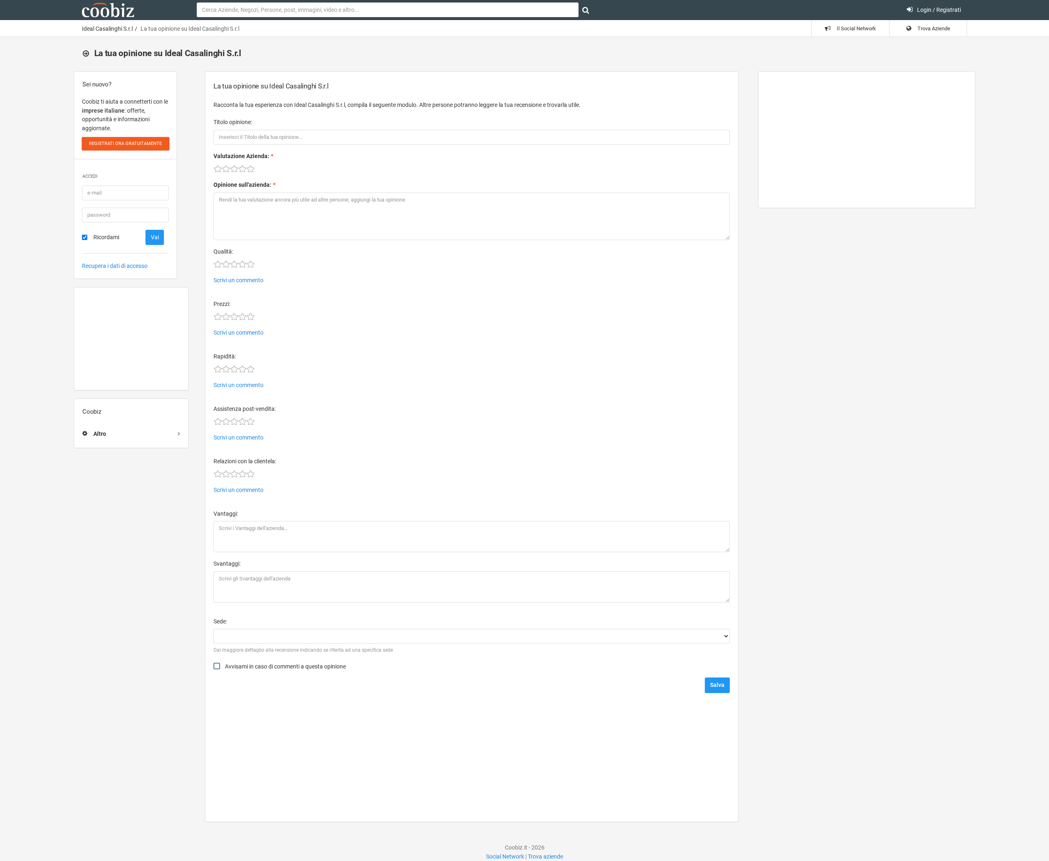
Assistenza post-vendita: (244, 409)
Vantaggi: (225, 513)
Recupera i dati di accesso (115, 266)
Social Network (505, 856)
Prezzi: (221, 304)
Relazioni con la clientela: (244, 461)
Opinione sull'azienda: (242, 184)
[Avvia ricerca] (586, 10)
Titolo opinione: (232, 122)
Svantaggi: (227, 563)
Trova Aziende (933, 28)
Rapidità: (224, 356)
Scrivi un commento (238, 280)
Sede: (220, 621)
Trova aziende (545, 856)
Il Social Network (856, 28)
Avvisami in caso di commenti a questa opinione (285, 666)
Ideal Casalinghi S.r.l (107, 28)
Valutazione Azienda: (241, 156)
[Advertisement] (131, 339)
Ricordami (106, 237)
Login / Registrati (938, 10)
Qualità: (223, 251)
